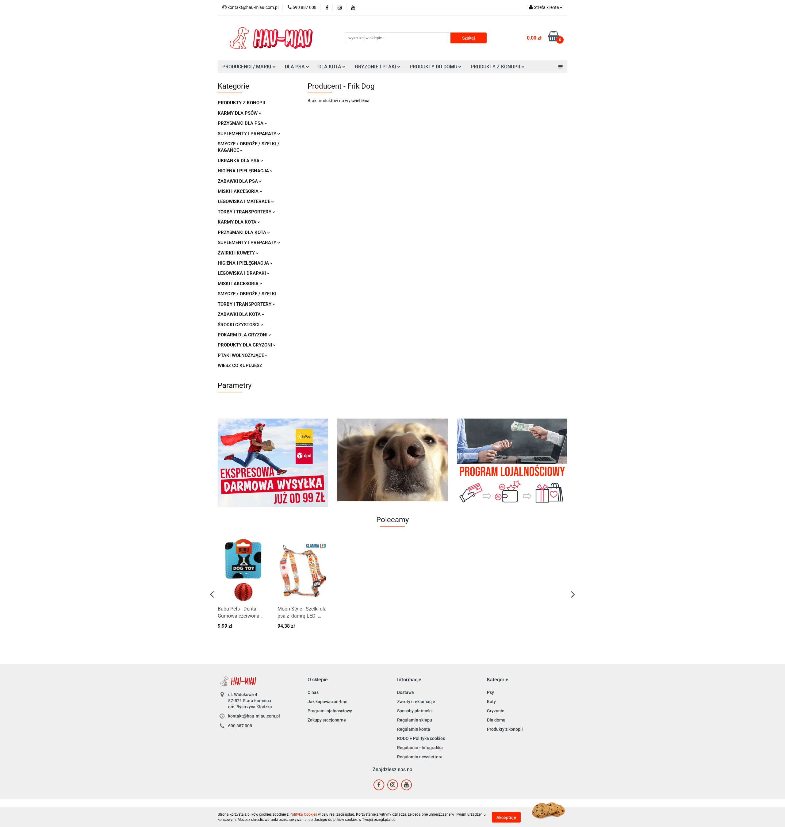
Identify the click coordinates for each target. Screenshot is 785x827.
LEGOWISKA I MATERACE (244, 201)
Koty (491, 701)
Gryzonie (495, 710)
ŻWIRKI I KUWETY (237, 253)
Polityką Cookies (303, 814)
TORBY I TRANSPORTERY (245, 212)
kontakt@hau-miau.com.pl (254, 716)
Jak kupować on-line (327, 701)
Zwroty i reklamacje (416, 701)
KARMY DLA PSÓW (238, 113)
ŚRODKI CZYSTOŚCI (239, 324)
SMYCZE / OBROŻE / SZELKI (247, 294)
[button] (318, 680)
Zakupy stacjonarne (327, 720)
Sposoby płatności (415, 710)
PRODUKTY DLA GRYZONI (245, 345)
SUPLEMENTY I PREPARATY (248, 133)
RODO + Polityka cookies (421, 738)
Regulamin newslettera (419, 756)
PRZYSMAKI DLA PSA (241, 123)
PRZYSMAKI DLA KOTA (242, 232)
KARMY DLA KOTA (238, 222)
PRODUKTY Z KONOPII (241, 102)
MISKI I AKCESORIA (239, 191)
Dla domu (496, 720)
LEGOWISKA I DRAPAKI (242, 273)
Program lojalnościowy (330, 710)
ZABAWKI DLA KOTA (240, 314)
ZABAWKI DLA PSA (238, 181)
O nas (313, 692)
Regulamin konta (413, 729)
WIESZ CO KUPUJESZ (240, 365)
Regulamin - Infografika (420, 747)
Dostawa (405, 692)
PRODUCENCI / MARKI (247, 67)
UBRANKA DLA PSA (239, 160)
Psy (490, 692)
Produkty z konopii (505, 729)
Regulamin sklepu (414, 720)
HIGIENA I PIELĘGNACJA (244, 171)
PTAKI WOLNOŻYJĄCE (241, 355)
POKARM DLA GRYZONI (243, 335)
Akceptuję (506, 817)
